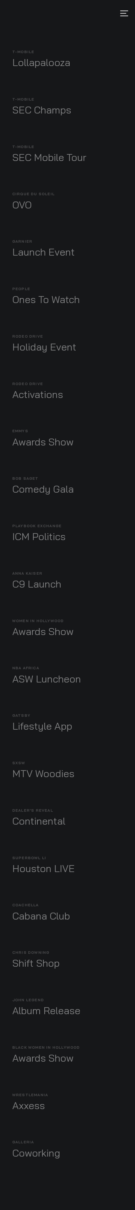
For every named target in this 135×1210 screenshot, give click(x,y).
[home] (7, 13)
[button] (124, 13)
